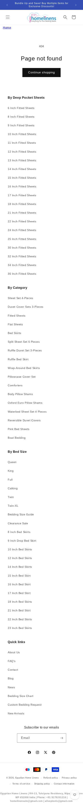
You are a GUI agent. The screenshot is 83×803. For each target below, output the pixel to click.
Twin (11, 497)
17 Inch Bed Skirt (19, 593)
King (11, 470)
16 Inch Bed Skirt (19, 584)
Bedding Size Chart (20, 696)
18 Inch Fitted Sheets (22, 204)
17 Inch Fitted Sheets (22, 195)
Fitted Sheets (16, 315)
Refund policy (50, 778)
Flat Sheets (15, 324)
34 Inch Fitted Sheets (22, 265)
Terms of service (21, 784)
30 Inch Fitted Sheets (22, 247)
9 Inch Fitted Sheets (21, 125)
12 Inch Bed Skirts (20, 558)
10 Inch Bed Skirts (20, 549)
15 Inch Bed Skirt (19, 575)
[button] (7, 17)
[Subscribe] (62, 738)
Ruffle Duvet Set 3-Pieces (25, 350)
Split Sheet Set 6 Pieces (24, 341)
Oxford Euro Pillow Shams (25, 402)
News (11, 687)
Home (7, 27)
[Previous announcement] (7, 5)
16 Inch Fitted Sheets (22, 186)
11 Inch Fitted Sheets (22, 142)
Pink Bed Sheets (19, 429)
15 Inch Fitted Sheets (22, 177)
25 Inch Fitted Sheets (22, 238)
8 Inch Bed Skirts (19, 532)
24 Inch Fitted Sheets (22, 230)
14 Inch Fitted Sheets (22, 169)
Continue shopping (41, 72)
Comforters (15, 385)
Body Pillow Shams (20, 394)
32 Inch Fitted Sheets (22, 256)
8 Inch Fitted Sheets (21, 116)
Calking (13, 488)
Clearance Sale (18, 523)
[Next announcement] (76, 5)
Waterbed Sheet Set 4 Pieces (27, 411)
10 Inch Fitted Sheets (22, 134)
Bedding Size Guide (21, 514)
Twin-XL (13, 505)
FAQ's (12, 661)
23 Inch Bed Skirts (20, 628)
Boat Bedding (16, 437)
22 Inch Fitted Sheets (22, 221)
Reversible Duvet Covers (24, 420)
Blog (11, 678)
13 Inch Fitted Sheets (22, 160)
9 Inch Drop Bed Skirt (22, 540)
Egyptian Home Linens (27, 778)
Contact (13, 669)
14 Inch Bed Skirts (20, 566)
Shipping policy (42, 784)
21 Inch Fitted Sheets (22, 212)
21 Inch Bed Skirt (19, 610)
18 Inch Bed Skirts (20, 601)
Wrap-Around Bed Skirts (24, 368)
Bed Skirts (14, 333)
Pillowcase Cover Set (22, 376)
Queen (12, 462)
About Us (14, 652)
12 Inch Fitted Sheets (22, 151)
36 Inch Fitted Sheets (22, 273)
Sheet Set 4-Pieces (20, 298)
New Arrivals (16, 713)
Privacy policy (69, 778)
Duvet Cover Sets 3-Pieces (25, 306)
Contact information (64, 784)
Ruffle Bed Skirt (18, 359)
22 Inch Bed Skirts (20, 619)
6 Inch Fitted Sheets (21, 108)
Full (10, 479)
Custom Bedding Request (25, 704)
